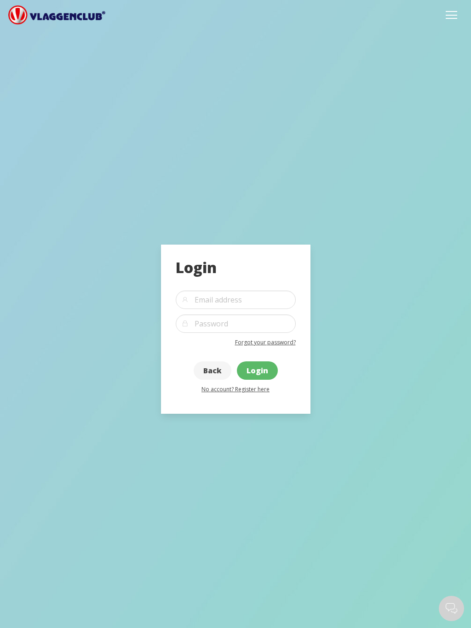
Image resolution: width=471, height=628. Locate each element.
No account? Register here (235, 389)
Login (257, 370)
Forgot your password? (265, 342)
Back (212, 370)
